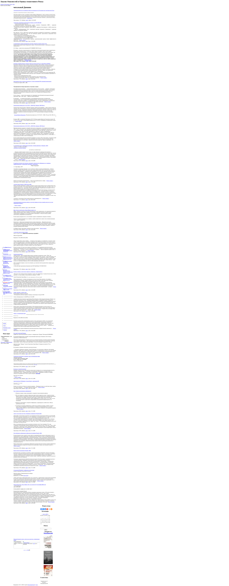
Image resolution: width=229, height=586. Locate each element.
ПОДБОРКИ (6, 250)
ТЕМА (4, 249)
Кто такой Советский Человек (20, 333)
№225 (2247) (25, 475)
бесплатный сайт (31, 584)
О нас (4, 325)
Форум (4, 323)
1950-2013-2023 (7, 293)
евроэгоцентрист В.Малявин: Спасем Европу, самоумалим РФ (26, 381)
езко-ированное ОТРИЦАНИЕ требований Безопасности (7, 279)
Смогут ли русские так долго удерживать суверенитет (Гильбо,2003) (28, 413)
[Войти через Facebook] (45, 509)
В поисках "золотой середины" (20, 369)
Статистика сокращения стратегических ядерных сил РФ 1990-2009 (27, 22)
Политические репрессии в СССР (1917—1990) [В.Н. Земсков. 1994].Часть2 (29, 125)
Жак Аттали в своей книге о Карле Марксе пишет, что (25, 210)
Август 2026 (45, 514)
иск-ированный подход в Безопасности (8, 276)
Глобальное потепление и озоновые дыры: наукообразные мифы (27, 356)
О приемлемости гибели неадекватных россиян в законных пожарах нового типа (30, 43)
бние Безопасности (8, 283)
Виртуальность (5, 339)
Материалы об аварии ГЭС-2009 (7, 289)
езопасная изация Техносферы (7, 266)
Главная (2, 4)
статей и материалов (7, 251)
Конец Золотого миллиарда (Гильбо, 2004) (22, 450)
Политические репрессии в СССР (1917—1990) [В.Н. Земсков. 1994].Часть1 (29, 105)
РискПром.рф (48, 533)
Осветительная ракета (18, 254)
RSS (14, 4)
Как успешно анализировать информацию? (22, 391)
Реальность (4, 338)
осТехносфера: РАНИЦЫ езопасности (7, 262)
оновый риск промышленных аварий (7, 254)
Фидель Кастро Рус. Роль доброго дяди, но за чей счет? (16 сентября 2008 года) (30, 484)
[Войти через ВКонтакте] (43, 509)
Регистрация (6, 4)
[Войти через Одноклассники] (51, 509)
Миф (3, 337)
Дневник (5, 329)
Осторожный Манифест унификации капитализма (24, 470)
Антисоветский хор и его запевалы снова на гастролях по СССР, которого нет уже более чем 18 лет (34, 10)
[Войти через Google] (49, 509)
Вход (11, 4)
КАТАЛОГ (5, 285)
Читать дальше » (29, 18)
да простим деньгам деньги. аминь (21, 232)
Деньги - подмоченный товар (20, 313)
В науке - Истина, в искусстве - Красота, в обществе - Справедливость (28, 271)
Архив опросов (9, 342)
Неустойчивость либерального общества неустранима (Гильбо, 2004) (28, 433)
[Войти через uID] (41, 509)
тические (8, 249)
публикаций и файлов (7, 286)
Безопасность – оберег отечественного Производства (8, 258)
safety (27, 20)
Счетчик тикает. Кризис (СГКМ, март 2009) (22, 184)
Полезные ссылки (6, 327)
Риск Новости (7, 247)
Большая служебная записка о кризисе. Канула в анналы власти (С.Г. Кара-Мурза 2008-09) (32, 63)
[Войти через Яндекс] (47, 509)
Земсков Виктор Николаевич (20, 114)
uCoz (37, 584)
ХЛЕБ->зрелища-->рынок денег (20, 292)
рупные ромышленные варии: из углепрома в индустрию (8, 271)
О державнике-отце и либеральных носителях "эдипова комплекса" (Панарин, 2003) (31, 145)
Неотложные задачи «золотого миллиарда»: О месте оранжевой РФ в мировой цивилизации (32, 81)
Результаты (3, 342)
